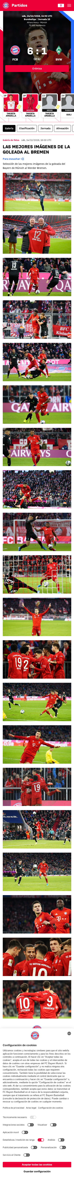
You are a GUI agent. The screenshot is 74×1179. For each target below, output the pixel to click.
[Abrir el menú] (69, 5)
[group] (37, 106)
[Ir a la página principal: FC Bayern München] (6, 5)
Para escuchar (11, 159)
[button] (37, 192)
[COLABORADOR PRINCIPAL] (60, 5)
